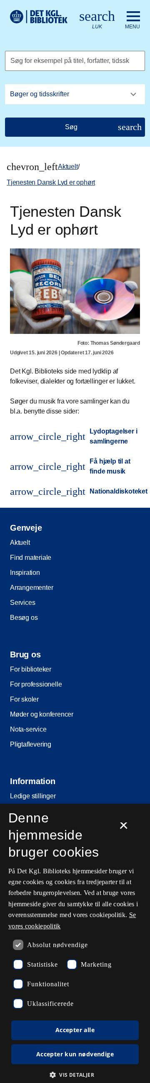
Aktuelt (68, 166)
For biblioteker (30, 669)
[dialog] (75, 943)
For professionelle (36, 684)
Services (22, 602)
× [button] (123, 828)
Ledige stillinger (33, 796)
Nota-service (28, 729)
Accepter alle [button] (75, 1030)
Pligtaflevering (30, 744)
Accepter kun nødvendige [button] (75, 1054)
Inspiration (25, 572)
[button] (75, 1075)
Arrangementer (31, 587)
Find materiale (30, 557)
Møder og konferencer (41, 714)
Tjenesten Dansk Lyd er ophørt (51, 182)
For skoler (24, 699)
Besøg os (24, 617)
